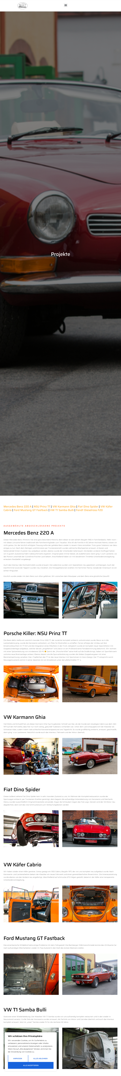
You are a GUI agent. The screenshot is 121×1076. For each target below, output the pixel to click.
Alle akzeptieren (31, 1065)
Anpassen (17, 1058)
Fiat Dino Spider (88, 506)
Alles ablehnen (40, 1058)
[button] (66, 5)
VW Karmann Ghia (64, 506)
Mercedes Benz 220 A (18, 506)
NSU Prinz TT (42, 506)
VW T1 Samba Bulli (62, 510)
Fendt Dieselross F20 (89, 510)
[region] (31, 1051)
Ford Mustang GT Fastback (31, 510)
